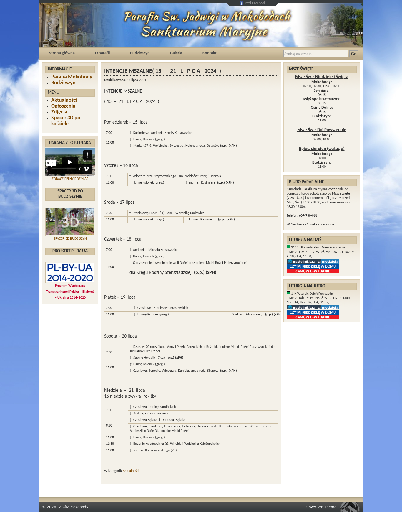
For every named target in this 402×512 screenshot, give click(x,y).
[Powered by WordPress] (351, 507)
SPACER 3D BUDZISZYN (70, 239)
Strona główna (62, 53)
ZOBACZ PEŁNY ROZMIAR (70, 179)
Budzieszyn (140, 53)
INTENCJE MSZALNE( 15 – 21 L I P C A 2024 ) (162, 71)
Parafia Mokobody (71, 77)
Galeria (176, 53)
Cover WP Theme (321, 507)
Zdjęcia (59, 112)
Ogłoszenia (63, 106)
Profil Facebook (254, 3)
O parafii (102, 53)
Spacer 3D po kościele (65, 121)
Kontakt (209, 53)
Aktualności (64, 100)
